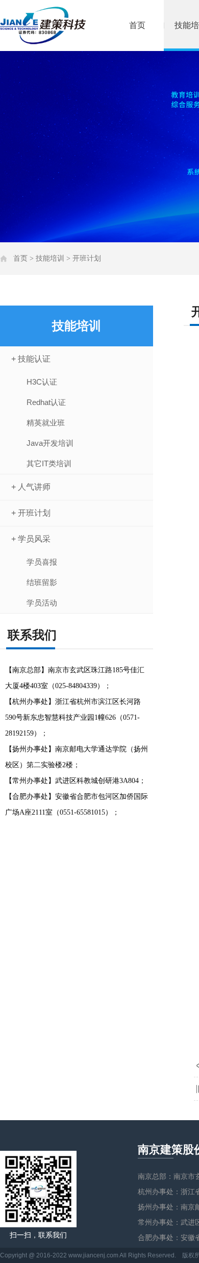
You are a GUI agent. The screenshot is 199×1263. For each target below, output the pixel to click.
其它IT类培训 (49, 463)
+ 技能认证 (31, 359)
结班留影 (42, 582)
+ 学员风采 (31, 539)
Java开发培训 (50, 443)
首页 (137, 25)
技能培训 (50, 258)
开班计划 (86, 258)
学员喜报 (42, 562)
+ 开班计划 (31, 513)
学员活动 (42, 602)
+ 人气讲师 (31, 487)
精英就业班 (46, 422)
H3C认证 (42, 381)
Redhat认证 (46, 402)
